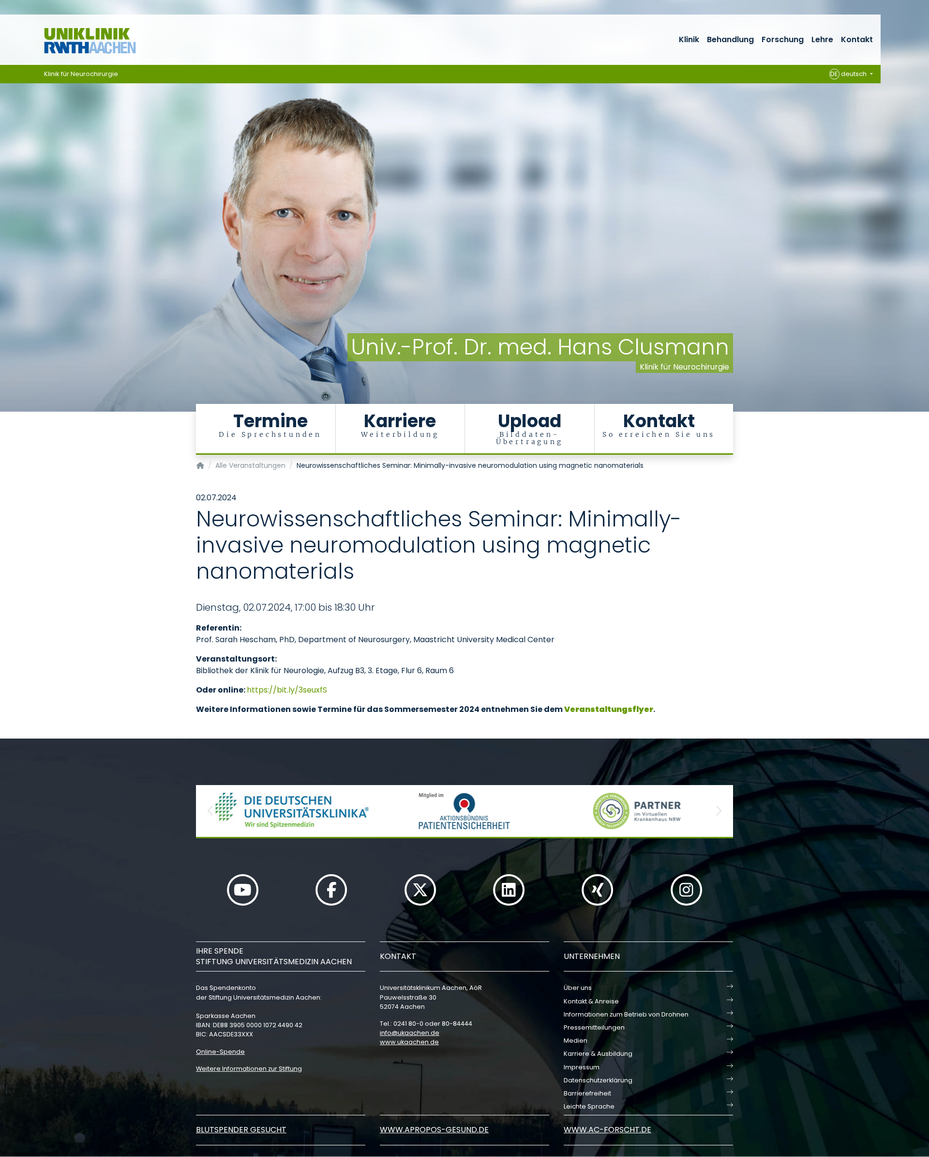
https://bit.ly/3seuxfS (287, 689)
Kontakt (857, 39)
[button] (210, 811)
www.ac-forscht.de (607, 1129)
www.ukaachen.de (409, 1042)
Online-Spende (220, 1052)
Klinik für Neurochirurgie (81, 73)
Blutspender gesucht (241, 1129)
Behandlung (730, 39)
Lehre (822, 39)
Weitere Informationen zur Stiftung (249, 1068)
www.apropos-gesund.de (434, 1129)
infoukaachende (409, 1033)
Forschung (783, 39)
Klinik (689, 39)
